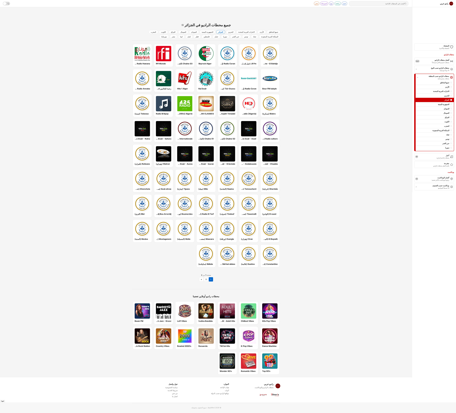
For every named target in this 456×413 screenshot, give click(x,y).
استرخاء (324, 3)
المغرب (446, 126)
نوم (331, 3)
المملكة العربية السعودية (440, 130)
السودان (446, 109)
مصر (173, 37)
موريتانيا (164, 37)
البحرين (446, 96)
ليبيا (181, 37)
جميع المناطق (444, 83)
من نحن (175, 393)
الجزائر (446, 100)
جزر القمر (445, 143)
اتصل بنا (175, 396)
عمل (344, 3)
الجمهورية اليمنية (443, 104)
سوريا (447, 148)
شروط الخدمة (173, 390)
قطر (197, 37)
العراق (447, 117)
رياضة (338, 3)
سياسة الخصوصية (171, 387)
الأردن (447, 87)
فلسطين (207, 37)
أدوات (227, 390)
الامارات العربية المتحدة (441, 91)
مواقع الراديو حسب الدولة (220, 393)
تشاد (447, 135)
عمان (216, 37)
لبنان (189, 37)
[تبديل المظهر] (6, 3)
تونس (447, 139)
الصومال (446, 113)
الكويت (446, 122)
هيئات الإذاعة (224, 387)
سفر (316, 3)
